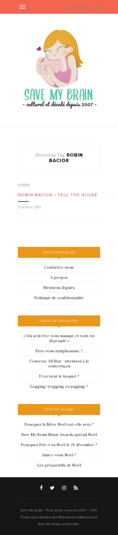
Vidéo (24, 185)
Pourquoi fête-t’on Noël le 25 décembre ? (59, 444)
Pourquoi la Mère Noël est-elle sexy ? (59, 424)
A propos (59, 277)
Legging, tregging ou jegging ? (59, 386)
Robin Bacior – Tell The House (57, 194)
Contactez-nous (59, 267)
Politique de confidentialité (59, 297)
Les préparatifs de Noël (59, 465)
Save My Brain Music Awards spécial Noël (59, 434)
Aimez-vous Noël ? (59, 454)
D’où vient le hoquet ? (59, 376)
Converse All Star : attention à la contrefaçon (59, 364)
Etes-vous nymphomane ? (59, 350)
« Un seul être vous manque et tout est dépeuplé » (59, 338)
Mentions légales (59, 287)
